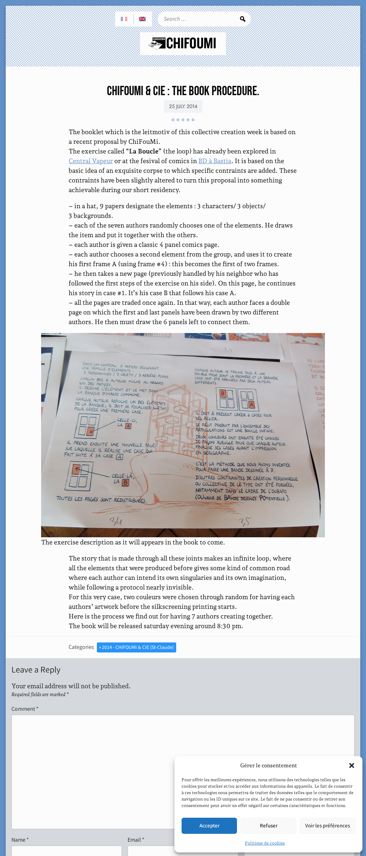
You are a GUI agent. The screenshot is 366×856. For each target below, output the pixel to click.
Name (20, 839)
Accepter (209, 826)
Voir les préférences (327, 826)
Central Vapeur (91, 161)
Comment (25, 709)
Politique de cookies (265, 843)
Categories (81, 647)
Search (242, 18)
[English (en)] (142, 19)
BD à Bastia (214, 161)
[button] (351, 765)
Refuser (268, 826)
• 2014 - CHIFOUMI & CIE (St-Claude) (136, 647)
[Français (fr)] (124, 19)
